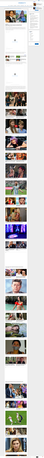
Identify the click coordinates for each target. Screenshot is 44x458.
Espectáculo (11, 5)
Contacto (28, 5)
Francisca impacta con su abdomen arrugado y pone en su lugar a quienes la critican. (34, 21)
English (31, 34)
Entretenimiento (22, 5)
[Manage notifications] (42, 456)
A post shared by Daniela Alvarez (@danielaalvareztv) (15, 50)
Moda (25, 5)
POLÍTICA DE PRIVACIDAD (33, 5)
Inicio (8, 5)
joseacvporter (11, 26)
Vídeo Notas (18, 5)
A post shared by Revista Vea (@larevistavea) (15, 84)
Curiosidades (15, 5)
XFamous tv (22, 3)
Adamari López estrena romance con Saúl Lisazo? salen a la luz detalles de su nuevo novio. (34, 27)
